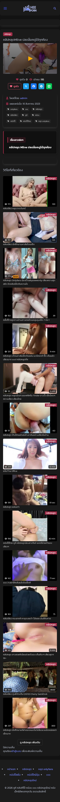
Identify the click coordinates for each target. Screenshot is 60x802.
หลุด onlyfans (43, 121)
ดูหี (26, 115)
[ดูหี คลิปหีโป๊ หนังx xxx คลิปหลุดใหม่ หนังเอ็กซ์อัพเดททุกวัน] (30, 8)
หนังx (37, 115)
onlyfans (14, 109)
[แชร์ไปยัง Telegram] (41, 86)
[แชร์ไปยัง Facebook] (34, 86)
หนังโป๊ (12, 121)
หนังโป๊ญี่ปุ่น (33, 775)
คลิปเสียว (13, 115)
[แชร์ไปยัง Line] (49, 86)
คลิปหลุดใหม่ (30, 780)
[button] (5, 8)
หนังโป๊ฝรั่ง (15, 775)
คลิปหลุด (7, 34)
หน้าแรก (11, 769)
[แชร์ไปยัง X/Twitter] (26, 86)
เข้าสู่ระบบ (16, 751)
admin (23, 98)
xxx (26, 109)
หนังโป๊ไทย (27, 121)
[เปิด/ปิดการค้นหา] (55, 8)
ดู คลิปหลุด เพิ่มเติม (30, 742)
